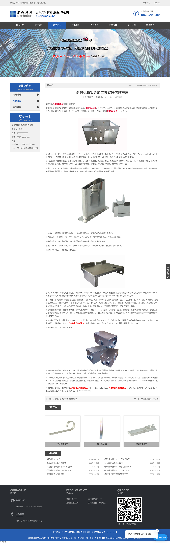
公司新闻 (17, 95)
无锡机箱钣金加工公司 (150, 399)
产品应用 (113, 25)
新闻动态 (57, 25)
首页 (138, 85)
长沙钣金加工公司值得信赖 (57, 463)
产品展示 (76, 25)
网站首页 (20, 25)
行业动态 (17, 101)
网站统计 (3, 542)
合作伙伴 (132, 25)
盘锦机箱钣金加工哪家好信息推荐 (60, 467)
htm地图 (133, 538)
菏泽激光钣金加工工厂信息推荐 (117, 459)
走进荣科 (38, 25)
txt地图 (139, 538)
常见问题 (17, 107)
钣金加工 (56, 538)
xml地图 (126, 538)
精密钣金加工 (67, 538)
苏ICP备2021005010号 (108, 532)
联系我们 (150, 25)
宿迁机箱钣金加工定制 (55, 474)
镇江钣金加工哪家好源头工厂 (116, 474)
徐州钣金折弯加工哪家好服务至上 (66, 399)
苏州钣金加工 (79, 538)
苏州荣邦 (95, 532)
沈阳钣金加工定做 (53, 459)
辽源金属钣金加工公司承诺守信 (117, 470)
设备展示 (94, 25)
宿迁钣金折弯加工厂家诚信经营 (59, 470)
